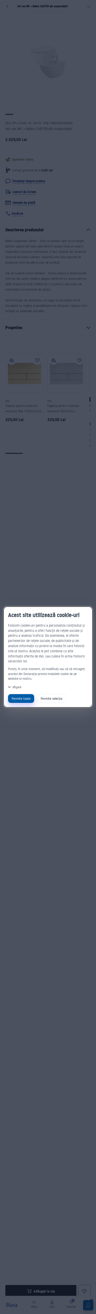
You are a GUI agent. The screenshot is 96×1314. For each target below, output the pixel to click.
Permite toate (21, 698)
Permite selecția (51, 698)
